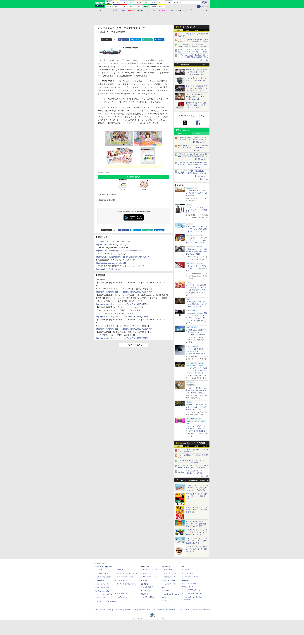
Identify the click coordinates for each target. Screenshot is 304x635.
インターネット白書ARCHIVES (107, 601)
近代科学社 (144, 594)
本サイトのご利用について (102, 609)
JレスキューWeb (169, 580)
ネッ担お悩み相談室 (103, 587)
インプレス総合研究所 (104, 577)
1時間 (178, 30)
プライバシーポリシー (160, 609)
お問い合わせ (118, 609)
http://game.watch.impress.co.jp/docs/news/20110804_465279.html (124, 338)
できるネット (101, 597)
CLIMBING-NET (148, 590)
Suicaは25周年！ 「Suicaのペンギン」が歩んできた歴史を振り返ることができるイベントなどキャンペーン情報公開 (197, 231)
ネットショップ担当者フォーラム (127, 573)
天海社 (187, 570)
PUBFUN (185, 580)
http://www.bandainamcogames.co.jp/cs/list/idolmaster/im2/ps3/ (122, 257)
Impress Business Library (125, 577)
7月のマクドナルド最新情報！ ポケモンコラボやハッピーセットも (194, 481)
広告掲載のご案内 (130, 609)
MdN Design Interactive (171, 594)
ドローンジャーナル (103, 584)
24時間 (187, 30)
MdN (163, 587)
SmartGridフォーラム (124, 570)
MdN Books (167, 590)
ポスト (108, 39)
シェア (125, 39)
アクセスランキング (187, 27)
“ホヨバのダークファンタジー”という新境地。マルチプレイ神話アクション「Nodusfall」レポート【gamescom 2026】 (196, 306)
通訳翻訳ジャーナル (170, 577)
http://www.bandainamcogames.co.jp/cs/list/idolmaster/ (119, 251)
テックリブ (165, 597)
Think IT (99, 570)
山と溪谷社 (144, 584)
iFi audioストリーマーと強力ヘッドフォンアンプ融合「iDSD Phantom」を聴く (196, 72)
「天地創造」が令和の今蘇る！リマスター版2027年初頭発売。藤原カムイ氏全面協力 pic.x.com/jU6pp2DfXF (192, 156)
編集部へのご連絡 (144, 609)
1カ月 (205, 30)
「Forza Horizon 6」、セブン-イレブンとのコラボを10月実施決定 (196, 193)
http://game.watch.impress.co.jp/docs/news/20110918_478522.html (124, 304)
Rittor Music (145, 567)
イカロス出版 (166, 567)
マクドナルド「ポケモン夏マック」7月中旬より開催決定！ (197, 496)
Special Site (184, 65)
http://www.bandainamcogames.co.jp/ (112, 245)
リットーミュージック (150, 570)
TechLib (166, 600)
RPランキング (182, 133)
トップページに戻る (133, 345)
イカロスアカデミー (170, 584)
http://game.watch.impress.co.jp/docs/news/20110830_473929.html (124, 329)
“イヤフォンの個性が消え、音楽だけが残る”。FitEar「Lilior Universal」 (196, 96)
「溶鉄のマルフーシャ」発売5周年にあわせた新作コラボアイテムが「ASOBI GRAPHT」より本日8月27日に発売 (197, 254)
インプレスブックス (123, 593)
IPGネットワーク (187, 587)
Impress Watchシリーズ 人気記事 (192, 443)
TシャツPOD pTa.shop (192, 590)
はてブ (137, 39)
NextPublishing (122, 597)
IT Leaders (100, 580)
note (149, 39)
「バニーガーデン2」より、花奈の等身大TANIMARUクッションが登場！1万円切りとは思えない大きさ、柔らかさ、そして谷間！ (197, 392)
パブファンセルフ (190, 583)
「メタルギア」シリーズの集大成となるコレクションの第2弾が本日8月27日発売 (197, 370)
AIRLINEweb (168, 570)
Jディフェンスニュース (171, 573)
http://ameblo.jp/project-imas (108, 269)
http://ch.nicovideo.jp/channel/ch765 (111, 263)
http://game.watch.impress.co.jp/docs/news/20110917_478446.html (124, 317)
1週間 (196, 30)
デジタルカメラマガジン (104, 594)
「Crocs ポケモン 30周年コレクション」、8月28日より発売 (196, 268)
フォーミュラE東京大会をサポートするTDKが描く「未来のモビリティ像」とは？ (197, 88)
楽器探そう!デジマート (150, 573)
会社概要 (172, 609)
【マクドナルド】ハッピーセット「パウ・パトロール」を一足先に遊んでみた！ (197, 532)
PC (147, 10)
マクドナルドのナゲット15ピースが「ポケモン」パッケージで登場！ (197, 509)
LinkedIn (160, 39)
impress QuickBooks (191, 577)
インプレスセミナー (123, 580)
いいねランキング (200, 133)
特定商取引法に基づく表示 (201, 609)
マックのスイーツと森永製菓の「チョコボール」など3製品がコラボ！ (197, 549)
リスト (115, 39)
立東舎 (145, 580)
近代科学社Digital (148, 597)
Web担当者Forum (102, 573)
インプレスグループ (184, 609)
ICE (183, 567)
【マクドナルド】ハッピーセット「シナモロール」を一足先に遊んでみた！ (197, 540)
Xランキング (184, 130)
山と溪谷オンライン (149, 587)
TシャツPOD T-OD (149, 577)
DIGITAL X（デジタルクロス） (126, 584)
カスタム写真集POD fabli (193, 593)
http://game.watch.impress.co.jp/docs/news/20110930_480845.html (124, 292)
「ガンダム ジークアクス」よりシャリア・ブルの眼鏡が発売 (197, 209)
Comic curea (189, 573)
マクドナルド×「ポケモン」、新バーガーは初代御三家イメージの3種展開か (197, 523)
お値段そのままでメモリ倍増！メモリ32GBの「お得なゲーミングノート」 (196, 105)
